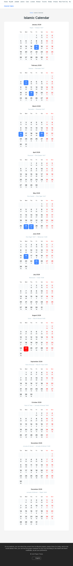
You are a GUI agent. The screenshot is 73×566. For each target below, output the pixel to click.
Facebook (30, 534)
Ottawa (55, 1)
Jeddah (16, 1)
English (38, 558)
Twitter (34, 534)
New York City (63, 1)
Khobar (38, 1)
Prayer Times (9, 6)
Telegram (38, 534)
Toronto (44, 1)
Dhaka (50, 1)
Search (68, 6)
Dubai (6, 1)
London (32, 1)
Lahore (22, 1)
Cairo (27, 1)
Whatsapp (42, 534)
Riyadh (11, 1)
